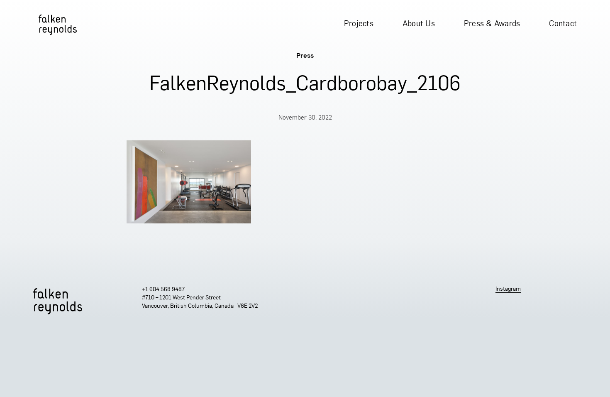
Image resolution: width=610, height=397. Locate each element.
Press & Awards (492, 24)
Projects (358, 24)
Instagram (508, 289)
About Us (419, 24)
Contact (563, 24)
